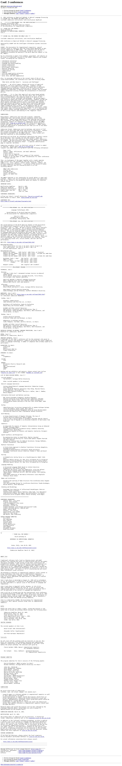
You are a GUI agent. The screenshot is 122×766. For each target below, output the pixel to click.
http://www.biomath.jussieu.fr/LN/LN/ (30, 751)
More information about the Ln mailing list (12, 764)
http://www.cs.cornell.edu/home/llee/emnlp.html (16, 201)
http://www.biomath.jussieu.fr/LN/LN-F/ (31, 750)
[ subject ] (27, 13)
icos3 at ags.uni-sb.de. (29, 730)
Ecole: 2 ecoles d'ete (23, 12)
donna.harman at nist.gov (29, 197)
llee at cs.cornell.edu (18, 123)
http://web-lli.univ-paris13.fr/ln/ (30, 752)
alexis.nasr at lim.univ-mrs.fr (14, 6)
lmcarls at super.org (8, 372)
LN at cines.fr (36, 749)
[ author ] (32, 13)
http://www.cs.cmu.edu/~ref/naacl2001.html (21, 242)
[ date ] (17, 13)
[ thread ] (22, 13)
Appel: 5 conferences (25, 10)
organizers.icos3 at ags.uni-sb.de (39, 718)
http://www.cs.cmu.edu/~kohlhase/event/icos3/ (22, 547)
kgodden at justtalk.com (34, 372)
